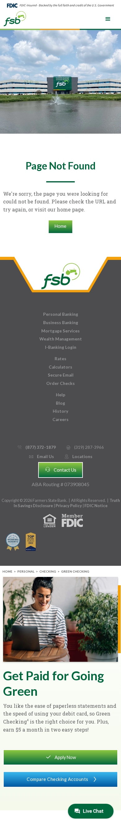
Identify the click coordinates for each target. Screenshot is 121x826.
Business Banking (60, 322)
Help (60, 394)
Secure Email (61, 375)
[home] (15, 18)
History (60, 411)
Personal (25, 571)
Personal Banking (60, 314)
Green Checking (75, 571)
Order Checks (60, 383)
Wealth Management (60, 338)
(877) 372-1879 (36, 447)
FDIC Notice (96, 505)
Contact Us (60, 469)
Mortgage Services (60, 330)
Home (60, 226)
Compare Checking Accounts (62, 779)
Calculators (60, 367)
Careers (60, 419)
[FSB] (60, 274)
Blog (60, 403)
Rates (60, 358)
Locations (78, 456)
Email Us (41, 456)
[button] (108, 19)
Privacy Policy (69, 505)
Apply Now (60, 757)
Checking (47, 571)
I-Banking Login (60, 347)
